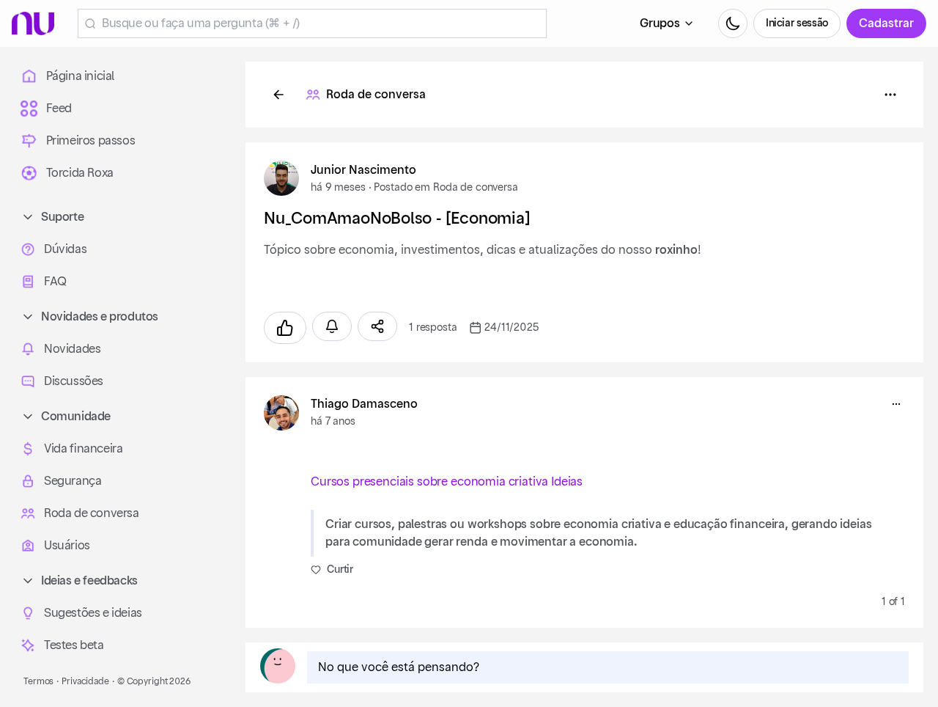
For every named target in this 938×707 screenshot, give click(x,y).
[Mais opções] (896, 404)
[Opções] (890, 94)
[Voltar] (278, 94)
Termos (38, 681)
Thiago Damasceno (364, 404)
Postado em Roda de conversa (445, 188)
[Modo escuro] (732, 23)
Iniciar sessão (797, 23)
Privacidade (85, 681)
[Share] (377, 326)
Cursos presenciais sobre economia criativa (429, 482)
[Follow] (332, 326)
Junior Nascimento (363, 170)
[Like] (285, 328)
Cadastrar (886, 23)
